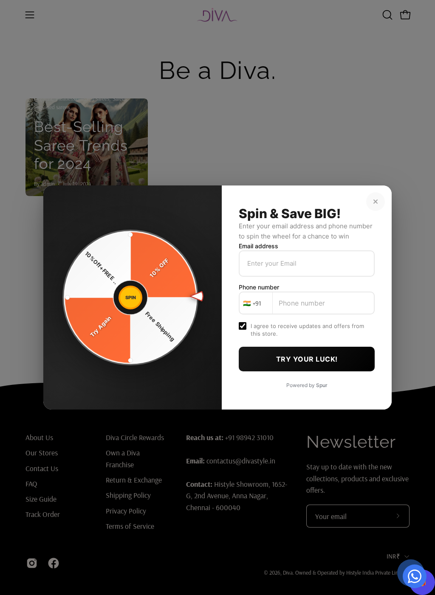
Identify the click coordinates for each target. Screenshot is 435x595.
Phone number (259, 287)
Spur (322, 385)
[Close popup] (375, 201)
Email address (258, 246)
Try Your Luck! (307, 359)
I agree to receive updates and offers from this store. (307, 330)
